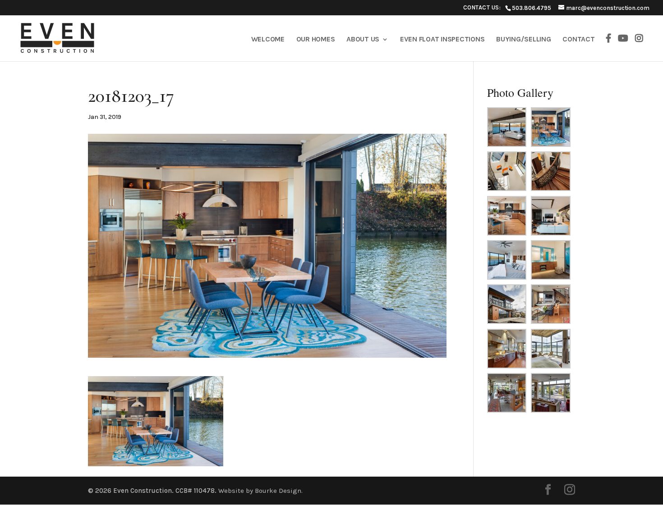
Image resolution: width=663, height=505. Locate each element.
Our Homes (315, 39)
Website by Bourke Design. (260, 491)
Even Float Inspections (442, 39)
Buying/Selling (523, 39)
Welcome (268, 39)
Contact (578, 39)
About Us (362, 39)
